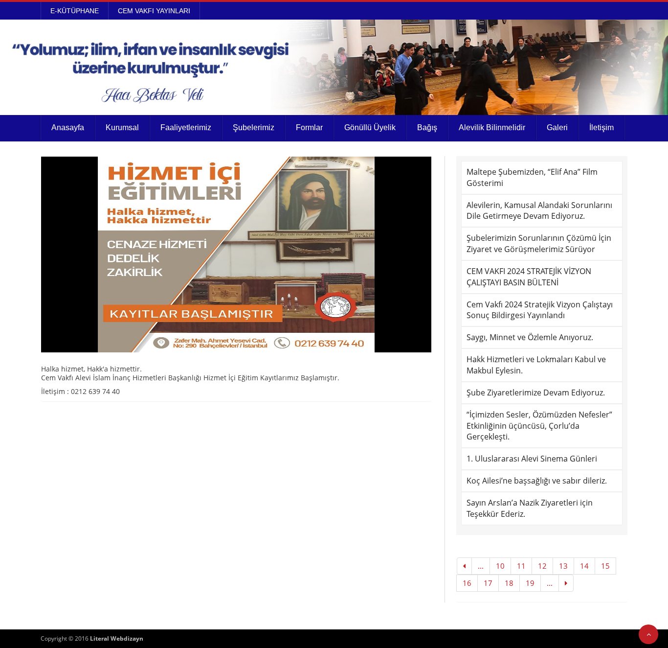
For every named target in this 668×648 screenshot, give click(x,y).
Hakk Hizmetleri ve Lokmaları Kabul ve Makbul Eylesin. (536, 365)
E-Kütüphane (74, 11)
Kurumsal (122, 127)
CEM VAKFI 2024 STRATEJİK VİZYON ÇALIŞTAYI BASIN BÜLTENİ (529, 277)
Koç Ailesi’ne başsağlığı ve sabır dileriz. (537, 480)
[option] (236, 254)
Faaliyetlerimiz (185, 127)
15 (605, 566)
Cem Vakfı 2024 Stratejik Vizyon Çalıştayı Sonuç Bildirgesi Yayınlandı (540, 310)
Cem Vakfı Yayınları (154, 11)
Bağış (427, 127)
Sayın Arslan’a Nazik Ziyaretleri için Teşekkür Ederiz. (530, 508)
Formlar (309, 127)
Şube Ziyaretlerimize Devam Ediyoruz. (536, 392)
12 (542, 566)
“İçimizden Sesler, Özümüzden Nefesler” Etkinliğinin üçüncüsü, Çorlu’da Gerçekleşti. (539, 425)
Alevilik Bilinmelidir (492, 127)
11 (521, 566)
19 (530, 583)
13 (563, 566)
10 (500, 566)
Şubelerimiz (253, 127)
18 (509, 583)
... (481, 566)
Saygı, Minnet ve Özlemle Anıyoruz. (530, 337)
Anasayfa (67, 127)
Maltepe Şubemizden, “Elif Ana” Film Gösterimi (532, 177)
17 (488, 583)
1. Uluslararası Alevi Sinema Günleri (532, 458)
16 (467, 583)
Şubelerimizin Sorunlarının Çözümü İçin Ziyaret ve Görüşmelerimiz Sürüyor (539, 243)
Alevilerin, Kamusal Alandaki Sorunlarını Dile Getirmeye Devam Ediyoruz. (539, 211)
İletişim (601, 127)
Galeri (557, 127)
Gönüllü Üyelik (370, 127)
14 (584, 566)
